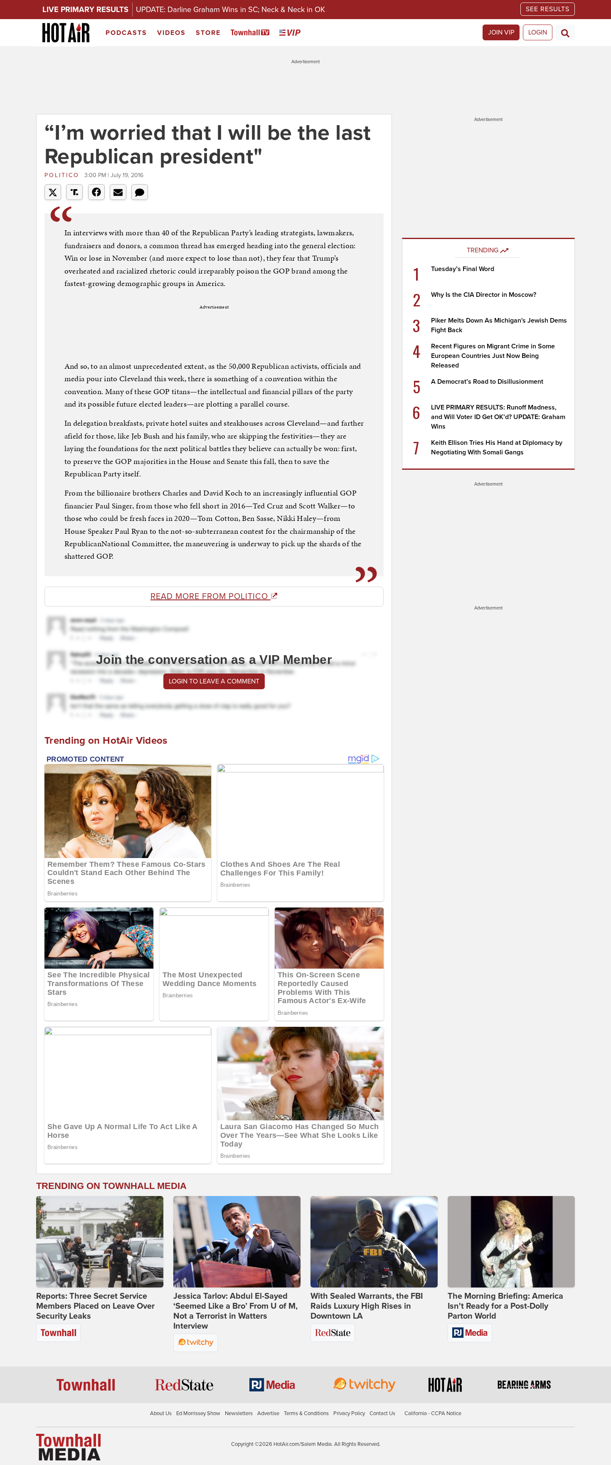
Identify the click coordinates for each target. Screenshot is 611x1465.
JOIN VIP (501, 32)
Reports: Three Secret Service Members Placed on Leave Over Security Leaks (95, 1306)
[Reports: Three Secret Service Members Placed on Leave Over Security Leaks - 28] (99, 1241)
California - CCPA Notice (432, 1413)
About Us (161, 1413)
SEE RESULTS (547, 9)
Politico (63, 175)
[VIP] (291, 33)
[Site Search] (565, 32)
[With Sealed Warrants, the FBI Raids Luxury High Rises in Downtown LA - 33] (374, 1241)
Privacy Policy (349, 1413)
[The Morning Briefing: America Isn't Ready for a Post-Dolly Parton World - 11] (511, 1241)
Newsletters (239, 1413)
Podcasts (126, 33)
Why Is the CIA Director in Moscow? (483, 295)
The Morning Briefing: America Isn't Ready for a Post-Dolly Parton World (505, 1306)
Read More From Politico (210, 597)
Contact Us (382, 1413)
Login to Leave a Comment (214, 681)
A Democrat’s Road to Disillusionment (487, 381)
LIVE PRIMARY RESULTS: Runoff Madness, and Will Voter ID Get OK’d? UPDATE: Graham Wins (498, 417)
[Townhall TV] (251, 33)
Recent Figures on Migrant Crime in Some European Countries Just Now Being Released (493, 356)
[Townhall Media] (68, 1446)
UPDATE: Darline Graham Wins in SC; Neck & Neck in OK (230, 9)
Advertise (268, 1413)
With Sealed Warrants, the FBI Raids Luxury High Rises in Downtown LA (366, 1306)
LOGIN (537, 32)
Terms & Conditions (306, 1413)
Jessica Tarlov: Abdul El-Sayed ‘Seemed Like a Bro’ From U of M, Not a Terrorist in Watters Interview (235, 1311)
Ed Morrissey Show (198, 1413)
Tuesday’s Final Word (462, 269)
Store (208, 33)
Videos (171, 33)
